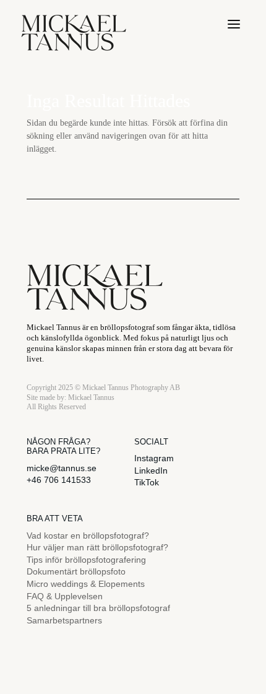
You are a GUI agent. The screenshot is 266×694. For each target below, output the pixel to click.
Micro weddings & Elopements (86, 584)
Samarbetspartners (64, 620)
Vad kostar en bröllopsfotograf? (88, 535)
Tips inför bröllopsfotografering (86, 560)
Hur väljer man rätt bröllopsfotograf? (97, 547)
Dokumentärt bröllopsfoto (76, 571)
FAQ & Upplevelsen (65, 596)
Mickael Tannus (91, 397)
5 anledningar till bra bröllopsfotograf (98, 608)
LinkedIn (151, 470)
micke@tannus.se (62, 468)
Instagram (154, 458)
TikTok (146, 482)
